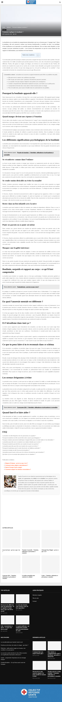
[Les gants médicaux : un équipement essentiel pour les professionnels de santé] (22, 619)
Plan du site (36, 598)
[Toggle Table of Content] (37, 55)
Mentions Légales (37, 595)
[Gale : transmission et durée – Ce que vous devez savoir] (7, 619)
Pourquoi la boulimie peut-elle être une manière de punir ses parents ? (20, 444)
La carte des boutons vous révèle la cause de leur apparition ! (22, 606)
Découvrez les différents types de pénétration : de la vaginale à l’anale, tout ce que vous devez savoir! (7, 608)
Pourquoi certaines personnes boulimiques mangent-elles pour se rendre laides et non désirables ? (28, 440)
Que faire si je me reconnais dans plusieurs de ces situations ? (18, 454)
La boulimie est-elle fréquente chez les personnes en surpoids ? (19, 435)
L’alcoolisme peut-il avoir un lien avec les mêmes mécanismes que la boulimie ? (23, 452)
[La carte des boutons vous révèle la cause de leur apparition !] (22, 598)
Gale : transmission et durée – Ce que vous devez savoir (7, 627)
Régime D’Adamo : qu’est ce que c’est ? (16, 463)
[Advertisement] (31, 510)
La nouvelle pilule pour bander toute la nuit (12, 642)
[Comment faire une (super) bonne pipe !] (39, 645)
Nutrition (4, 29)
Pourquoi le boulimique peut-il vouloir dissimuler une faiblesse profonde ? (21, 448)
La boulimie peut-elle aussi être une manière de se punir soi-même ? (20, 446)
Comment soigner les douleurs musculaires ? (18, 469)
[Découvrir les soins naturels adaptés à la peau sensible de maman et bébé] (39, 665)
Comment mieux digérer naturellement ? (16, 465)
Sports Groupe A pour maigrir (13, 467)
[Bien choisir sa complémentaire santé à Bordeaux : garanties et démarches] (54, 645)
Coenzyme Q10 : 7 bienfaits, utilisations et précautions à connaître (9, 577)
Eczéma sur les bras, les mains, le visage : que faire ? (14, 645)
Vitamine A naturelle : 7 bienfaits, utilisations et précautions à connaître (30, 551)
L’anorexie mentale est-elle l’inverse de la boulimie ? (16, 450)
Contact (35, 601)
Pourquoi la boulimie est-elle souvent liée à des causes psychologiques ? (21, 438)
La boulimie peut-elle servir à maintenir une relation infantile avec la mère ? (21, 442)
